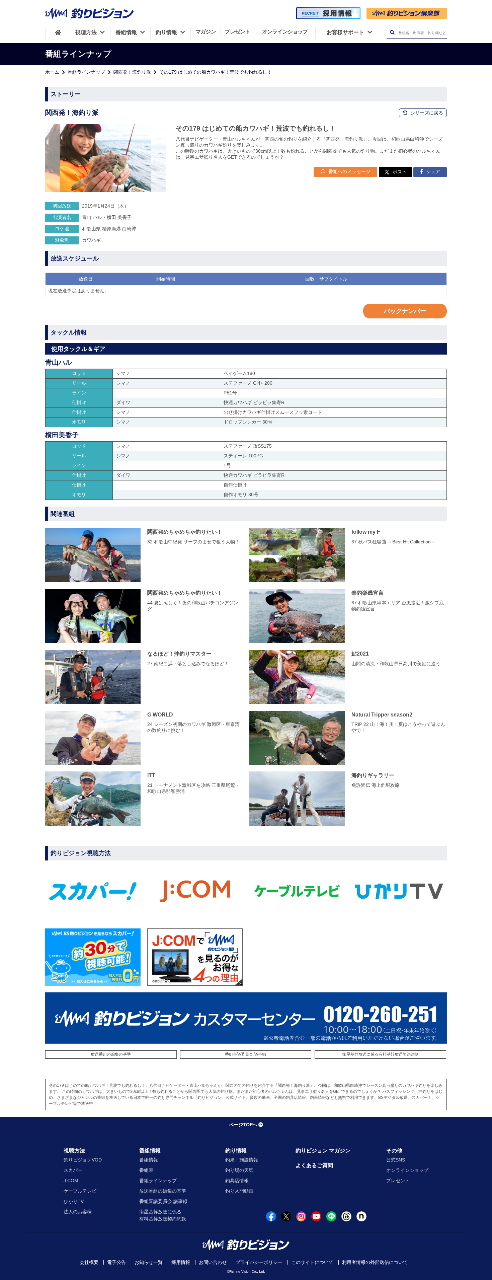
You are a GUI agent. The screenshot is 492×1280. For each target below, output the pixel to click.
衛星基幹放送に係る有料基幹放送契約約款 (380, 1054)
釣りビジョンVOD (83, 1159)
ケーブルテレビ (80, 1191)
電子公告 (116, 1262)
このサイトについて (312, 1262)
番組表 (146, 1170)
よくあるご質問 (314, 1165)
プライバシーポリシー (259, 1262)
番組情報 (150, 1150)
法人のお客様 (78, 1211)
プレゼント (398, 1180)
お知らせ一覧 (149, 1262)
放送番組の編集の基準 (111, 1054)
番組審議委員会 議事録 (245, 1054)
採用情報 (180, 1262)
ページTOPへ (243, 1124)
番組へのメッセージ (349, 171)
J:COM (71, 1180)
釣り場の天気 (239, 1170)
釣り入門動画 (239, 1191)
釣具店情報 (237, 1180)
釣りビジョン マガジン (323, 1150)
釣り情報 (236, 1150)
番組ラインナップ (86, 72)
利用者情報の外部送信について (375, 1262)
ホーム (52, 72)
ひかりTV (74, 1201)
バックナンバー (405, 311)
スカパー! (74, 1170)
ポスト (400, 171)
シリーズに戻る (426, 113)
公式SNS (395, 1159)
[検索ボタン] (392, 33)
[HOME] (58, 32)
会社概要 (89, 1262)
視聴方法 (74, 1150)
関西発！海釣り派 (132, 72)
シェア (432, 171)
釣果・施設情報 (241, 1159)
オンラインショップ (407, 1170)
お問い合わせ (213, 1262)
